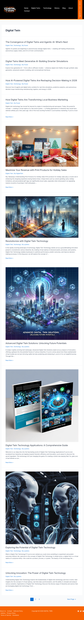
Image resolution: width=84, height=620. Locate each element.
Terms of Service (6, 615)
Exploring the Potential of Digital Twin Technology (30, 547)
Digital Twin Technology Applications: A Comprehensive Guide (37, 445)
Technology (47, 8)
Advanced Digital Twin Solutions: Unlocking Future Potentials (36, 343)
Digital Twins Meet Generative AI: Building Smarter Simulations (37, 61)
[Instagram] (83, 611)
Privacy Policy (11, 613)
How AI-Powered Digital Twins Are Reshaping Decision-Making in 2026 (41, 80)
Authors (3, 613)
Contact (27, 11)
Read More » (9, 117)
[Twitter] (81, 611)
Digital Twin (9, 45)
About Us (3, 611)
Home (26, 8)
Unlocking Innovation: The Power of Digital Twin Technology (36, 573)
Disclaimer (15, 615)
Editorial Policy (18, 611)
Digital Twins (35, 8)
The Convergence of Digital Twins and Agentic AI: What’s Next (37, 42)
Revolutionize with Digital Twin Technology (27, 241)
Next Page (71, 599)
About (70, 8)
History (56, 8)
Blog (64, 8)
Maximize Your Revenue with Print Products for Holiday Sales (36, 170)
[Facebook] (78, 611)
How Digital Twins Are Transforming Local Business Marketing (37, 99)
